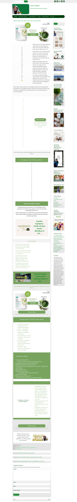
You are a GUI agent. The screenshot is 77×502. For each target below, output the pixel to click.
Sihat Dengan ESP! (32, 16)
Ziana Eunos (56, 206)
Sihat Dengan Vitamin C (23, 16)
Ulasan (15, 469)
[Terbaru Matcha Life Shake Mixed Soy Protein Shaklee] (31, 32)
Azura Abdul (34, 6)
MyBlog (15, 16)
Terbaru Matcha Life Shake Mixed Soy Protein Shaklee (27, 20)
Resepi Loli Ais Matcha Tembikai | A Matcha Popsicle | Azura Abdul (29, 457)
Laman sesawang (16, 490)
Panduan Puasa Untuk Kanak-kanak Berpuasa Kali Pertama (58, 239)
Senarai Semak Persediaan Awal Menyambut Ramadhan (58, 250)
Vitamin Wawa (56, 203)
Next (49, 499)
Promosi (39, 16)
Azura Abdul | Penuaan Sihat (58, 200)
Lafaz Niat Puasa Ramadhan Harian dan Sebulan (58, 243)
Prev (15, 499)
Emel (14, 486)
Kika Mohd (56, 202)
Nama (14, 482)
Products (34, 447)
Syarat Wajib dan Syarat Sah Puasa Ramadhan (58, 247)
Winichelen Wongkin (57, 204)
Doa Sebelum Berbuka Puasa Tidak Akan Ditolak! (58, 236)
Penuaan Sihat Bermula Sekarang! (38, 8)
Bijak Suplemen (45, 16)
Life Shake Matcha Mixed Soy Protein (23, 447)
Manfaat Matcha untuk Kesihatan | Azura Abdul (25, 452)
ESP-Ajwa (52, 16)
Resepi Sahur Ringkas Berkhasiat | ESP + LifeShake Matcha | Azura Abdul (30, 461)
